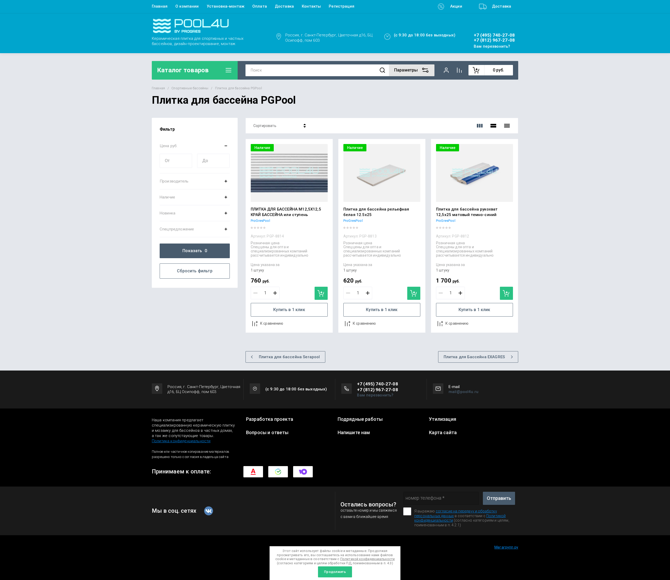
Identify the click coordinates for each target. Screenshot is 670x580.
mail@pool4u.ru (463, 391)
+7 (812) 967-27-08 (494, 40)
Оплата (259, 6)
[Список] (493, 126)
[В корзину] (321, 293)
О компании (187, 6)
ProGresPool (260, 221)
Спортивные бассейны (189, 88)
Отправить (499, 498)
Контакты (311, 6)
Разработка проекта (269, 419)
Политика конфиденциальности (181, 441)
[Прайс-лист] (507, 126)
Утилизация (442, 419)
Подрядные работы (360, 419)
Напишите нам (354, 432)
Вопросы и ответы (267, 432)
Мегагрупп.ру (506, 547)
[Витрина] (480, 126)
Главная (160, 6)
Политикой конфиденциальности (367, 559)
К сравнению (271, 323)
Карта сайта (443, 432)
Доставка (284, 6)
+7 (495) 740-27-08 (494, 35)
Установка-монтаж (225, 6)
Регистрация (341, 6)
